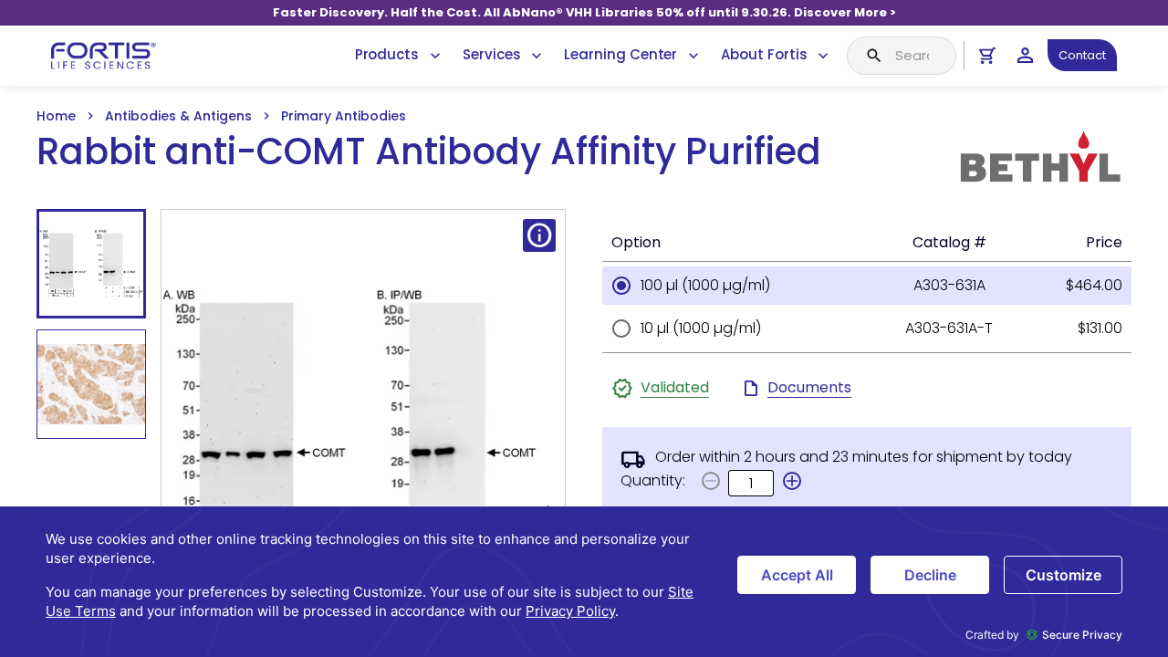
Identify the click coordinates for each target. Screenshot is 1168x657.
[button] (792, 481)
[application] (584, 581)
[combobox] (901, 55)
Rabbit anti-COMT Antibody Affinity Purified (428, 152)
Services (491, 54)
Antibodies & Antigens (178, 116)
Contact (1082, 55)
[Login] (1025, 55)
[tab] (91, 263)
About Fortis (764, 54)
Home (56, 116)
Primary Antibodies (343, 116)
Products (387, 54)
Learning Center (620, 54)
